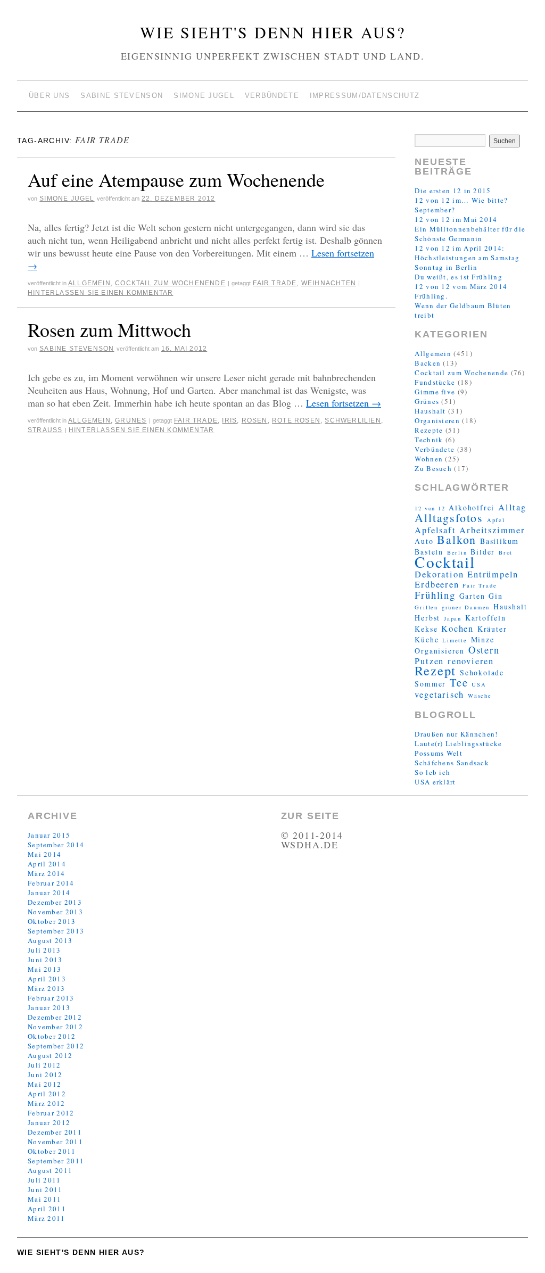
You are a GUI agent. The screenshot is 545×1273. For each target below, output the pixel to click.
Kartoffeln (485, 618)
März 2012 (46, 1103)
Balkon (456, 539)
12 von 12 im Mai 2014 (456, 219)
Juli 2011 (44, 1180)
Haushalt (430, 411)
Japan (452, 618)
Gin (495, 596)
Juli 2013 (44, 950)
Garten (472, 596)
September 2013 (56, 931)
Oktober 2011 (52, 1151)
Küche (427, 639)
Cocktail (445, 561)
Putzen (429, 661)
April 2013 (47, 978)
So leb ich (432, 772)
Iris (229, 420)
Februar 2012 (51, 1113)
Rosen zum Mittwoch (109, 329)
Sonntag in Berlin (446, 267)
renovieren (471, 661)
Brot (506, 552)
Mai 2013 (44, 969)
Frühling (435, 594)
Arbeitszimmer (492, 530)
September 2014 (56, 844)
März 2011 (46, 1218)
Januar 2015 (49, 835)
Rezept (435, 670)
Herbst (427, 618)
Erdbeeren (437, 584)
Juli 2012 (44, 1065)
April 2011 (47, 1208)
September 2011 (56, 1160)
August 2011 (50, 1170)
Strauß (45, 430)
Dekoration (439, 574)
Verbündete (272, 96)
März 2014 (46, 873)
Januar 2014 (49, 892)
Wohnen (429, 459)
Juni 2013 (45, 959)
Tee (459, 682)
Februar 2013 (51, 998)
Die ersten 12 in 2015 (453, 190)
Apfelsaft (435, 530)
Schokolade (482, 672)
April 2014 (47, 864)
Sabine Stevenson (121, 96)
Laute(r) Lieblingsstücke (458, 743)
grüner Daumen (466, 607)
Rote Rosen (296, 420)
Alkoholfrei (471, 507)
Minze (482, 639)
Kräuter (492, 629)
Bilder (482, 552)
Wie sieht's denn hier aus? (273, 32)
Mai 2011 (44, 1199)
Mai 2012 (44, 1084)
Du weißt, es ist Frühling (458, 277)
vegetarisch (439, 694)
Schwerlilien (353, 420)
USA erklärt (435, 782)
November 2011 (55, 1141)
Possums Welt (439, 753)
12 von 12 (430, 508)
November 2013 (55, 911)
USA (479, 684)
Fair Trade (274, 283)
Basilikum (499, 541)
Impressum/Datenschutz (364, 96)
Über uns (49, 96)
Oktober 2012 (52, 1036)
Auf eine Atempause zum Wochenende (176, 179)
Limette (454, 640)
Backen (428, 363)
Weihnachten (328, 283)
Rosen (255, 420)
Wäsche (480, 695)
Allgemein (89, 283)
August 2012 (50, 1055)
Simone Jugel (204, 96)
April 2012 (47, 1093)
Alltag (512, 507)
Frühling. (431, 296)
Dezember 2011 (55, 1132)
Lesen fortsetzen (343, 402)
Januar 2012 (49, 1122)
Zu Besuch (433, 468)
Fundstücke (435, 382)
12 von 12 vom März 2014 (461, 286)
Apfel (496, 520)
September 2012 (56, 1046)
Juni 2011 (45, 1189)
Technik (429, 439)
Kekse (426, 629)
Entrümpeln (492, 574)
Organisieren (437, 420)
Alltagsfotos (449, 517)
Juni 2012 (45, 1074)
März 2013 (46, 988)
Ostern (484, 649)
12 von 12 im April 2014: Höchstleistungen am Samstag (467, 252)
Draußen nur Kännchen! (456, 734)
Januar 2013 (49, 1007)
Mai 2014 (44, 854)
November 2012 (55, 1026)
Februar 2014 (51, 883)
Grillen (426, 607)
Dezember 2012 (55, 1017)
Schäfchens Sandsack (452, 762)
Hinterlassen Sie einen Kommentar (100, 292)
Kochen (457, 628)
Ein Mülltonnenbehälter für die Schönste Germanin (470, 233)
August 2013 (50, 940)
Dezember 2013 (55, 902)
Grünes (130, 420)
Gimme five (435, 391)
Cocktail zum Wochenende (170, 283)
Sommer (430, 684)
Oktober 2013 (52, 921)
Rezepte (429, 430)
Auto (424, 541)
